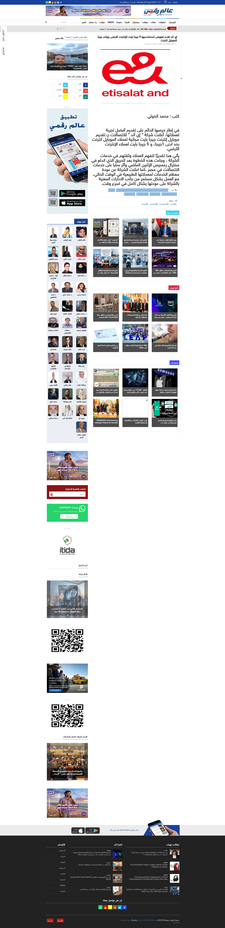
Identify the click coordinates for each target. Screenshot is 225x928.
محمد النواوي (53, 258)
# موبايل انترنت (129, 194)
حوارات (102, 22)
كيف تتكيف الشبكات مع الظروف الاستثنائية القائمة (135, 421)
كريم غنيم (53, 313)
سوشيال (136, 22)
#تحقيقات (62, 850)
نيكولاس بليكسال (67, 367)
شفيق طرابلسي (53, 367)
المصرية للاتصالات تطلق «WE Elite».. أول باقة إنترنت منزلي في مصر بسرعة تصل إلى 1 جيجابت (132, 29)
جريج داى (81, 417)
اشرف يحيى (53, 384)
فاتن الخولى (81, 239)
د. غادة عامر (81, 275)
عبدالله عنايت (81, 384)
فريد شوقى (67, 239)
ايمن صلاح (81, 258)
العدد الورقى (4, 35)
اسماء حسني (81, 294)
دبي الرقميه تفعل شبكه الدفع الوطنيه (108, 346)
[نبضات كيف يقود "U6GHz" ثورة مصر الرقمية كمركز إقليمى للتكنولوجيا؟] (67, 56)
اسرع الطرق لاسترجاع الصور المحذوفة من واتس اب (167, 421)
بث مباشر (93, 22)
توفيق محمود (81, 329)
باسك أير (53, 349)
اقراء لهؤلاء (81, 221)
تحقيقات (162, 22)
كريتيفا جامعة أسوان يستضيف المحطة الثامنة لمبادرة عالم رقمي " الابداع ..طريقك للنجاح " (67, 773)
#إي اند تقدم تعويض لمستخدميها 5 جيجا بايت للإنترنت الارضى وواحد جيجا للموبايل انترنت (142, 190)
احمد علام (81, 349)
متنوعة (119, 22)
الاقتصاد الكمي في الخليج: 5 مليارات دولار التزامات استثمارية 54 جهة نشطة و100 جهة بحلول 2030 (147, 890)
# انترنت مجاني (155, 194)
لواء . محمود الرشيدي (53, 276)
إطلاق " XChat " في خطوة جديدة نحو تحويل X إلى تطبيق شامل (135, 390)
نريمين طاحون (81, 401)
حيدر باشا (81, 365)
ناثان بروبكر (67, 349)
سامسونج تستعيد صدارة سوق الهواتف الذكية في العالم (165, 390)
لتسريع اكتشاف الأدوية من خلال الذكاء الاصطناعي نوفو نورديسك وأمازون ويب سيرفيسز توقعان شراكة (92, 853)
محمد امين (53, 401)
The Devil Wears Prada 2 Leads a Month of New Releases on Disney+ (149, 865)
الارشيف (4, 51)
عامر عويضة (67, 401)
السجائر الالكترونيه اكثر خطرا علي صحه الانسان (165, 346)
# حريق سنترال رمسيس (169, 194)
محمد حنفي (67, 258)
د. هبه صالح (67, 275)
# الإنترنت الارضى (142, 194)
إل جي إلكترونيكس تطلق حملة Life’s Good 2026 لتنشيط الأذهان (107, 316)
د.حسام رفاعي (53, 417)
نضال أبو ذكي (67, 417)
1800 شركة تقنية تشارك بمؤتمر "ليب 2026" (136, 346)
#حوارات (62, 891)
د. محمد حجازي (81, 313)
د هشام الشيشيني (67, 331)
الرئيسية (172, 22)
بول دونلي (67, 384)
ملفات (153, 22)
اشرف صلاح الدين (81, 435)
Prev (48, 599)
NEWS (111, 22)
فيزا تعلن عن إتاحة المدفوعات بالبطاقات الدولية (137, 315)
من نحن (50, 920)
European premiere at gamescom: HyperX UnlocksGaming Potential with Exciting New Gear (148, 878)
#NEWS (62, 885)
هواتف (145, 22)
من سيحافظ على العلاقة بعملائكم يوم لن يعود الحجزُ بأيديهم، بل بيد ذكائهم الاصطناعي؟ (150, 853)
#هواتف (62, 862)
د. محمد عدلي (67, 294)
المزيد (84, 22)
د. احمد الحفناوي (53, 295)
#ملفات (62, 856)
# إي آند (111, 190)
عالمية (127, 22)
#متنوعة (62, 879)
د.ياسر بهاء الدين (53, 241)
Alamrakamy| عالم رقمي (147, 919)
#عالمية (63, 874)
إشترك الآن (69, 516)
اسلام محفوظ (53, 329)
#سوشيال (62, 868)
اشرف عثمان (67, 313)
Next (86, 599)
